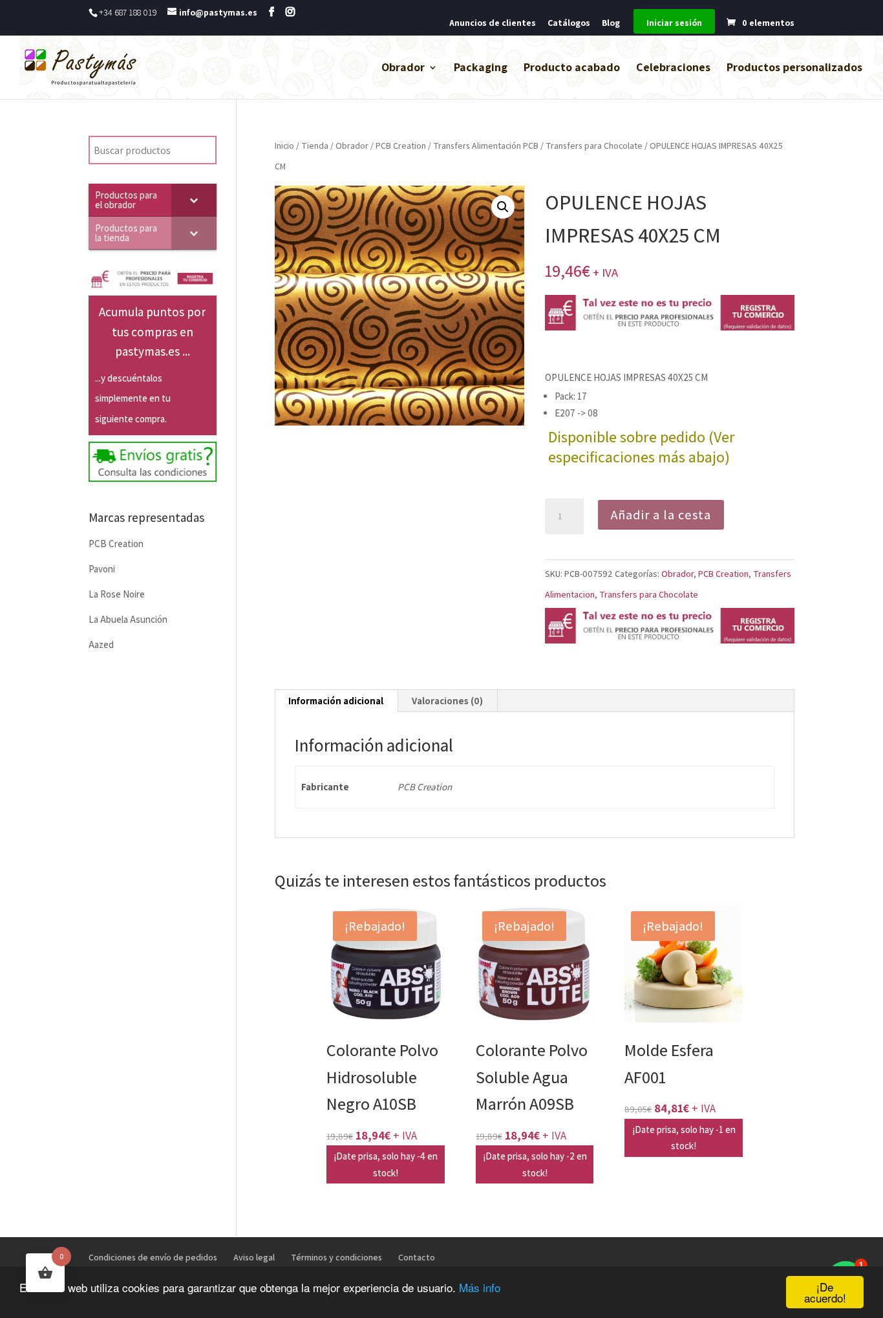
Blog (611, 23)
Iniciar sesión (674, 23)
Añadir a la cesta (661, 514)
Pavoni (102, 569)
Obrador (403, 68)
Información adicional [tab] (335, 701)
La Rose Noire (117, 594)
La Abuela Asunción (128, 619)
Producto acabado (572, 68)
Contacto (416, 1257)
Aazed (101, 644)
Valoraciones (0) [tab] (447, 701)
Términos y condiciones (336, 1257)
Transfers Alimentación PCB (485, 145)
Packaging (480, 68)
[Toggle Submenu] (194, 200)
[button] (503, 207)
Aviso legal (254, 1257)
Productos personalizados (794, 68)
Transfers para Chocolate (594, 145)
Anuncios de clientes (492, 23)
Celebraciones (673, 68)
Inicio (284, 145)
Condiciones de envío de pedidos (153, 1257)
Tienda (314, 145)
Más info (479, 1287)
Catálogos (569, 23)
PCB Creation (401, 145)
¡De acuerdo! (825, 1292)
